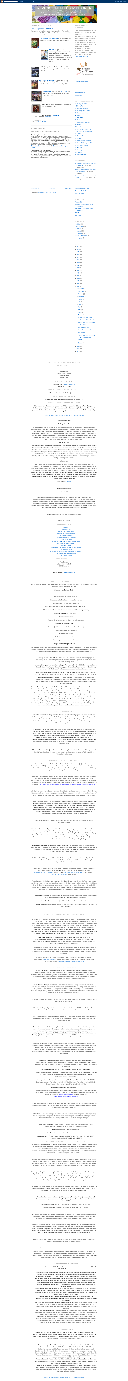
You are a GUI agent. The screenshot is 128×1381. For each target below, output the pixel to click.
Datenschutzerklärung (81, 81)
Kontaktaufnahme (66, 545)
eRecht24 (68, 481)
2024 (78, 252)
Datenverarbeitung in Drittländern (66, 537)
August (80, 299)
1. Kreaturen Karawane (81, 108)
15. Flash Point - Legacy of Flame (85, 143)
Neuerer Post (35, 189)
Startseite (52, 189)
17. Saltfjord (78, 147)
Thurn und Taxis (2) (80, 191)
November (81, 291)
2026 (78, 246)
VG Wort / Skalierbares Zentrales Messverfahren (66, 541)
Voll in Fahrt (81, 332)
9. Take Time (79, 127)
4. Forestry (78, 115)
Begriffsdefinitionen (66, 555)
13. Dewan (78, 138)
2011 (78, 286)
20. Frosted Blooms (80, 154)
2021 (78, 260)
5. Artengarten (79, 117)
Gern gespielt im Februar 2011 (43, 29)
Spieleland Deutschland (82, 188)
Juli (79, 301)
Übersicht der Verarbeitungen (66, 531)
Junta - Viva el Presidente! (86, 320)
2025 (78, 249)
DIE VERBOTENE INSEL (46, 80)
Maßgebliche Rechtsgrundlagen (66, 533)
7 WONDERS (47, 91)
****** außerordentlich (81, 235)
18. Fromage (78, 150)
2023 (78, 254)
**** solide (78, 231)
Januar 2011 (55, 115)
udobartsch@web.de (69, 384)
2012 (78, 283)
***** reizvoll (78, 233)
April (79, 309)
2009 (78, 349)
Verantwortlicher (66, 529)
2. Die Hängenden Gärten (82, 110)
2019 (78, 265)
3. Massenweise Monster (82, 113)
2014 (78, 278)
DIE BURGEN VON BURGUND (49, 38)
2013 (78, 281)
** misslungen (79, 226)
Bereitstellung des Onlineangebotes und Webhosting (66, 547)
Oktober (80, 294)
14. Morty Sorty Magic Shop (83, 140)
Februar (80, 315)
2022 (78, 257)
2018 (78, 268)
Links (76, 84)
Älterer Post (68, 189)
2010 (78, 346)
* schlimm (78, 224)
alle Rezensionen (80, 92)
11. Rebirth (78, 133)
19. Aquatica (78, 152)
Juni (79, 304)
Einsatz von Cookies (66, 539)
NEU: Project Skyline (81, 103)
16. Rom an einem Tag (81, 145)
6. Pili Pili (77, 120)
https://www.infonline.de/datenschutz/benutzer (70, 961)
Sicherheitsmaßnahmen (66, 535)
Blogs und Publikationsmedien (66, 543)
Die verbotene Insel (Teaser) (86, 330)
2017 (78, 270)
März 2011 (48, 116)
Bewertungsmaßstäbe (81, 56)
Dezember (81, 288)
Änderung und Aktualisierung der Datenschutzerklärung (66, 551)
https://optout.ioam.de (49, 959)
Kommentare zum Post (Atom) (47, 192)
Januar (80, 343)
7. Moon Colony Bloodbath (82, 122)
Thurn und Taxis (79, 193)
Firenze (80, 339)
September (81, 296)
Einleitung (66, 527)
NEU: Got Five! (79, 106)
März (79, 312)
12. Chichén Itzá (79, 136)
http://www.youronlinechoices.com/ (74, 872)
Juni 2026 (78, 215)
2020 (78, 262)
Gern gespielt (41, 121)
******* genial (78, 238)
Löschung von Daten (66, 549)
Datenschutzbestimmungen (39, 146)
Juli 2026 (77, 213)
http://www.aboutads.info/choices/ (43, 872)
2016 (78, 273)
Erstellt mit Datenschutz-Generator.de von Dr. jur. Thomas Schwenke (64, 415)
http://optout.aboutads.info (59, 874)
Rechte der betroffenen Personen (66, 553)
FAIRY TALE (64, 91)
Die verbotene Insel (83, 327)
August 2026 (78, 202)
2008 (78, 351)
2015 (78, 275)
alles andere (78, 95)
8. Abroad (77, 124)
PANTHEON (52, 50)
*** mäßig (77, 228)
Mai (79, 307)
